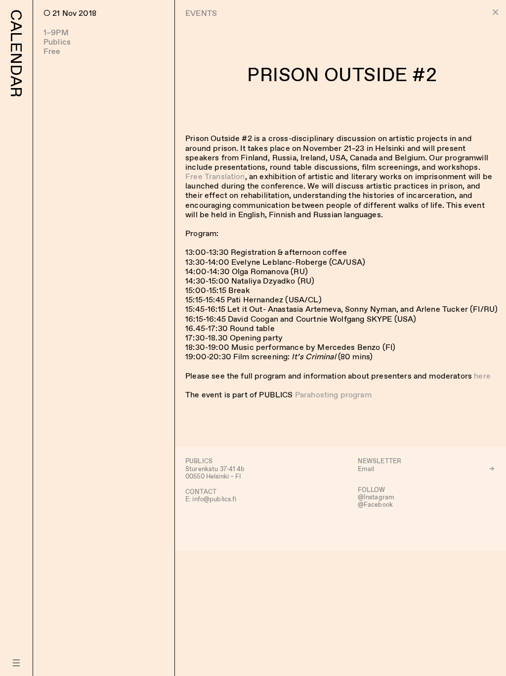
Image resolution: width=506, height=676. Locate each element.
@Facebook (375, 504)
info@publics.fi (214, 499)
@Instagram (376, 497)
